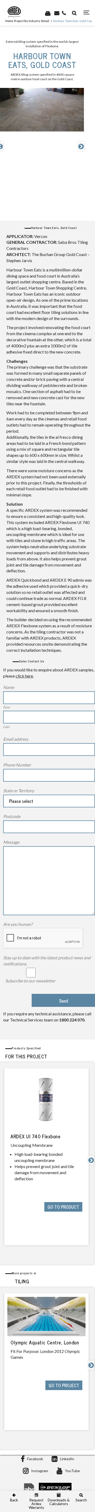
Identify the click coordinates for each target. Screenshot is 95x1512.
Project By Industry (27, 21)
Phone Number (17, 764)
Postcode (11, 816)
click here (24, 675)
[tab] (47, 1052)
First (6, 707)
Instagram (39, 1470)
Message (11, 842)
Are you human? (17, 924)
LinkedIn (67, 1458)
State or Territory (18, 790)
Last (6, 727)
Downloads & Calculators (59, 1502)
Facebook (35, 1458)
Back (14, 1500)
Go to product (63, 1206)
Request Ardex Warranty (36, 1503)
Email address (15, 739)
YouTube (72, 1470)
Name (8, 687)
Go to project (64, 1385)
